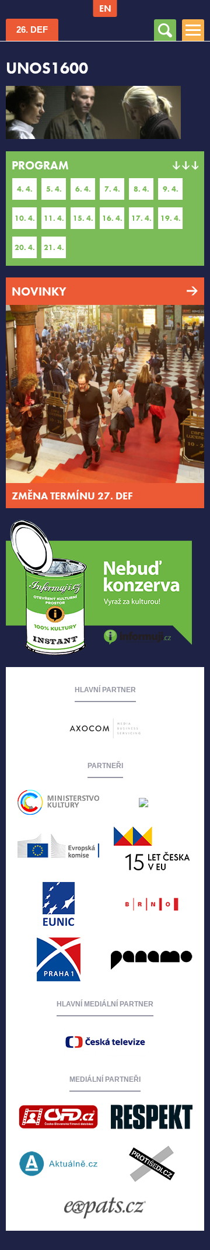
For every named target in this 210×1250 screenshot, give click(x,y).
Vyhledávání (165, 21)
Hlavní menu (193, 21)
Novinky (39, 291)
